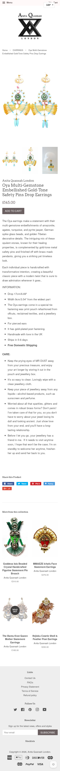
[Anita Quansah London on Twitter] (15, 710)
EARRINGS (18, 50)
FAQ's (30, 682)
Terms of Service (30, 690)
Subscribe (47, 732)
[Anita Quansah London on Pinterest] (30, 710)
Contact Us (30, 677)
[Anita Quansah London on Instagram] (37, 710)
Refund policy (30, 695)
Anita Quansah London (39, 751)
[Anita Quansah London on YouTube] (44, 710)
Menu (9, 2)
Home (5, 50)
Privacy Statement (30, 686)
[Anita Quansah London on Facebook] (22, 710)
